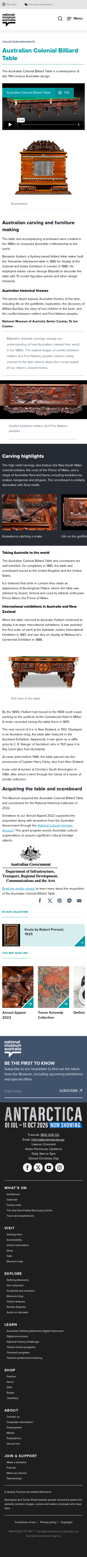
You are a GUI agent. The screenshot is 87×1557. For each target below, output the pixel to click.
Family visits (14, 1205)
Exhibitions (13, 1194)
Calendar (12, 1200)
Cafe (9, 1256)
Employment (14, 1427)
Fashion (11, 1376)
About (11, 1410)
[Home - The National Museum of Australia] (9, 20)
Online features (16, 1302)
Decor (10, 1382)
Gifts (9, 1387)
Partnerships (14, 1478)
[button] (43, 167)
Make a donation (17, 1462)
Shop (10, 1251)
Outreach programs (18, 1352)
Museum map (15, 1261)
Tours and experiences (20, 1216)
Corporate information (20, 1422)
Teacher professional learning (24, 1358)
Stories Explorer (16, 1307)
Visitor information (18, 1245)
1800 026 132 (49, 1135)
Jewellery (12, 1398)
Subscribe (68, 1091)
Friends (11, 1468)
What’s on (15, 1187)
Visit (9, 1228)
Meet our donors (17, 1473)
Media (10, 1433)
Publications (14, 1438)
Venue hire (13, 1444)
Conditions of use (25, 1522)
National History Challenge (23, 1342)
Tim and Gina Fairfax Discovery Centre (29, 1210)
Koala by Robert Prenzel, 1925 (44, 932)
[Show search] (60, 19)
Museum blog (15, 1296)
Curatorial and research (21, 1291)
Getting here (14, 1234)
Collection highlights (18, 42)
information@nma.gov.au (47, 1139)
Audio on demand (17, 1312)
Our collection (15, 1285)
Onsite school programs (21, 1347)
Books (10, 1393)
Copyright (66, 1522)
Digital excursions (17, 1336)
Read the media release (18, 888)
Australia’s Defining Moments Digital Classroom (35, 1331)
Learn (10, 1324)
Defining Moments (18, 1280)
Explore (13, 1273)
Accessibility (14, 1240)
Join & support (20, 1455)
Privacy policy (48, 1522)
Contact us (13, 1417)
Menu (78, 18)
